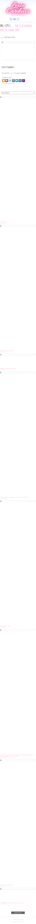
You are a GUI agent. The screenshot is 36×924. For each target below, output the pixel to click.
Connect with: (7, 78)
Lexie (2, 37)
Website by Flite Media (18, 921)
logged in (12, 73)
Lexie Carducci (18, 8)
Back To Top (18, 913)
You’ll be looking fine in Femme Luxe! (16, 27)
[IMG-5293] (18, 42)
